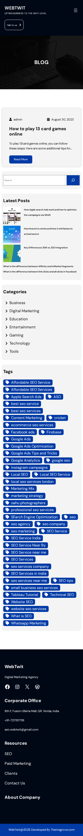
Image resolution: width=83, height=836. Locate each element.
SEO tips (66, 580)
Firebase (54, 432)
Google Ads (21, 439)
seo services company (30, 566)
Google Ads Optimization (32, 446)
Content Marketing (26, 417)
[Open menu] (75, 10)
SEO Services (22, 559)
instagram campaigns (29, 467)
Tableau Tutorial (24, 594)
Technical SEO (62, 594)
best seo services (26, 410)
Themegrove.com (63, 830)
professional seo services (32, 509)
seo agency (20, 523)
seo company (53, 523)
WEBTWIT (15, 8)
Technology (19, 343)
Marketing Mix (22, 488)
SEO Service (57, 531)
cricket (60, 417)
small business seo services (34, 587)
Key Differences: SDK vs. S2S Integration (46, 247)
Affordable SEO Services (31, 389)
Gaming (16, 335)
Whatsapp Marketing (28, 623)
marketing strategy (27, 495)
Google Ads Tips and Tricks (34, 453)
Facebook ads (23, 432)
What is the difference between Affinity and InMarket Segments (38, 266)
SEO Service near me (28, 552)
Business (17, 302)
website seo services (28, 608)
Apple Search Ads (26, 396)
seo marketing (23, 531)
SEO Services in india (28, 573)
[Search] (73, 180)
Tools (13, 351)
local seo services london (32, 481)
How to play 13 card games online (37, 131)
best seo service (25, 403)
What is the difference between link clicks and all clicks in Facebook (40, 271)
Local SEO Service (55, 474)
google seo (61, 460)
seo (73, 517)
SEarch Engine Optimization (34, 517)
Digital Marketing (24, 310)
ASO (57, 396)
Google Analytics (25, 460)
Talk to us (12, 25)
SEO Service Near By (28, 545)
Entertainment (22, 327)
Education (18, 318)
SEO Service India (26, 538)
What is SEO (21, 616)
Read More (21, 159)
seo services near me (29, 580)
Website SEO (22, 601)
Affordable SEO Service (30, 382)
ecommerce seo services (32, 425)
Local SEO (19, 474)
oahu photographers (28, 502)
